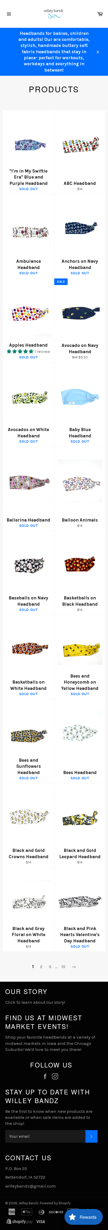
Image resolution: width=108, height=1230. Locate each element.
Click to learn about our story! (35, 1002)
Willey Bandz (29, 1203)
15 (63, 966)
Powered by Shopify (55, 1203)
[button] (20, 351)
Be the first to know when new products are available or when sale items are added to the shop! (49, 1117)
